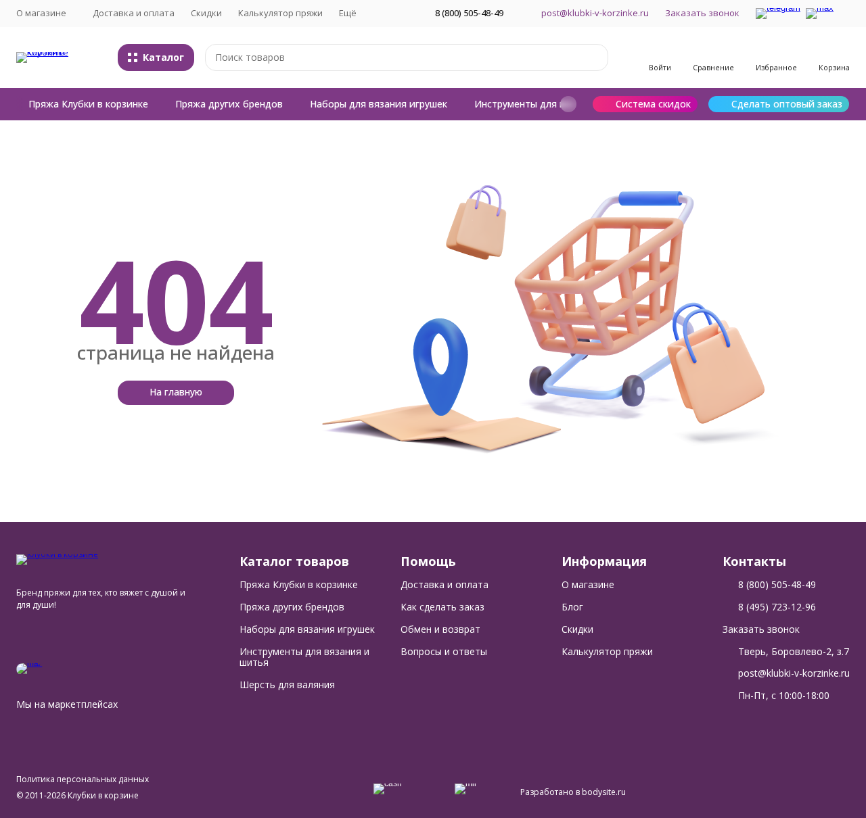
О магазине (588, 584)
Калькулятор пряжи (280, 13)
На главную (176, 391)
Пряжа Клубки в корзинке (88, 103)
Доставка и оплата (134, 13)
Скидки (206, 13)
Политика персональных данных (82, 779)
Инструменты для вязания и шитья (556, 103)
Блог (572, 606)
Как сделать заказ (442, 606)
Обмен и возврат (440, 629)
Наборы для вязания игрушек (378, 103)
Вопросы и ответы (444, 651)
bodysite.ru (604, 792)
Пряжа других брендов (229, 103)
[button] (568, 104)
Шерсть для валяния (287, 684)
